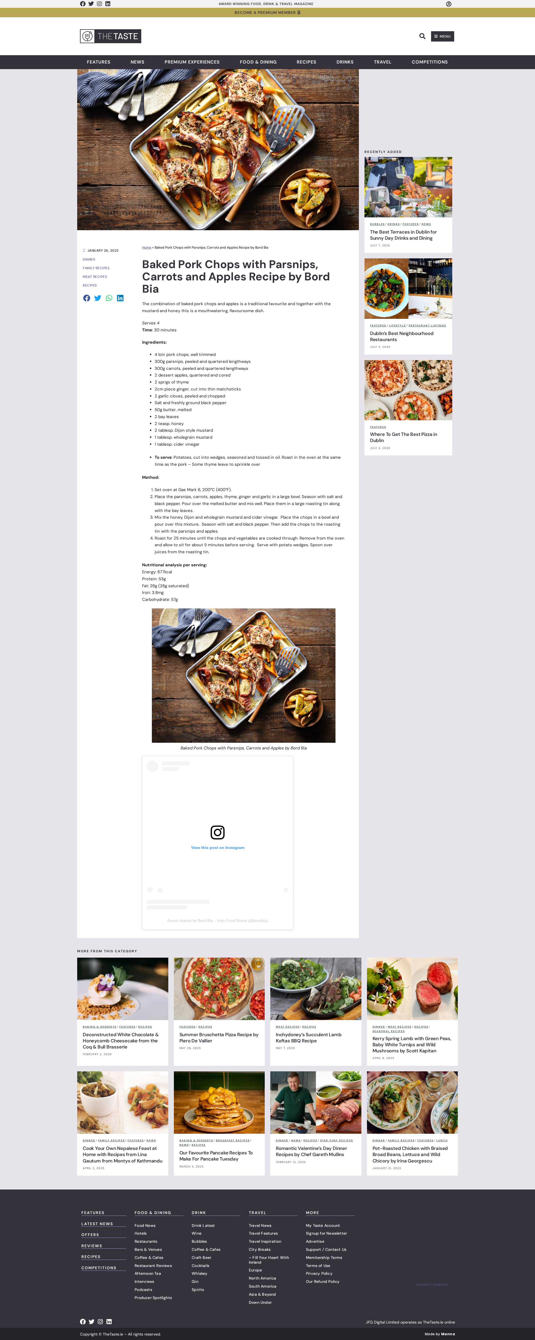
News (138, 62)
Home (146, 247)
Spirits (198, 1289)
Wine (196, 1233)
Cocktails (200, 1265)
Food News (145, 1225)
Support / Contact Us (326, 1249)
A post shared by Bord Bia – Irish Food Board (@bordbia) (217, 920)
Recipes (307, 62)
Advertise (315, 1241)
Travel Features (263, 1233)
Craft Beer (201, 1257)
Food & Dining (258, 62)
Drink (199, 1212)
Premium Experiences (192, 62)
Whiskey (199, 1273)
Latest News (97, 1223)
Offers (90, 1234)
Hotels (141, 1233)
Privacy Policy (319, 1273)
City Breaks (260, 1249)
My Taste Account (323, 1225)
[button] (422, 36)
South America (263, 1286)
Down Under (260, 1302)
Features (99, 62)
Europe (255, 1270)
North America (262, 1278)
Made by (440, 1334)
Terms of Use (318, 1265)
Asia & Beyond (262, 1294)
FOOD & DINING (153, 1212)
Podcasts (143, 1289)
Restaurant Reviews (153, 1265)
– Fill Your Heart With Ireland (269, 1260)
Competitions (430, 62)
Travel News (260, 1225)
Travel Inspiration (265, 1241)
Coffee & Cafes (149, 1257)
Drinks (345, 62)
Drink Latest (203, 1225)
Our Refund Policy (322, 1281)
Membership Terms (324, 1257)
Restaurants (146, 1241)
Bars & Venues (148, 1249)
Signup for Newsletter (326, 1233)
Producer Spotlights (153, 1297)
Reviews (91, 1245)
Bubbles (199, 1241)
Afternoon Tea (148, 1273)
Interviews (144, 1281)
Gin (195, 1281)
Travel (383, 62)
